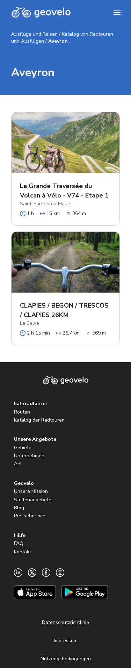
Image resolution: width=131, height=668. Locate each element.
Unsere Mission (31, 491)
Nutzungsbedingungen (66, 658)
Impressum (66, 640)
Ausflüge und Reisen (34, 34)
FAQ (18, 543)
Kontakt (22, 551)
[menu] (117, 13)
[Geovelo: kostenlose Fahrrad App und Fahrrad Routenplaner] (41, 12)
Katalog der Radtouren (39, 420)
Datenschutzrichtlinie (65, 622)
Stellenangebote (32, 499)
